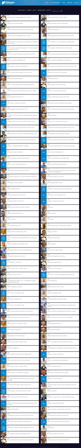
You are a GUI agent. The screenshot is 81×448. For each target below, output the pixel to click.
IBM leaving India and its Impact (54, 323)
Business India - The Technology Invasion (56, 194)
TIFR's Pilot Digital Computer (13, 188)
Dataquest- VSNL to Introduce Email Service (16, 164)
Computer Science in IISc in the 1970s (55, 286)
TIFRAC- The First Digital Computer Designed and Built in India (20, 84)
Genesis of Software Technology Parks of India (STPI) (59, 409)
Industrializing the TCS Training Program (16, 335)
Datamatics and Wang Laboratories (14, 78)
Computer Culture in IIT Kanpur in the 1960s (16, 323)
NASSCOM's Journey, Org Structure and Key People (18, 158)
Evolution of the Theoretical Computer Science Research (59, 103)
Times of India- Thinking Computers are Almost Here (58, 421)
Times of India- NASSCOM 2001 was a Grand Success (18, 360)
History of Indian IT (55, 2)
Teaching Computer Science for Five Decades (57, 335)
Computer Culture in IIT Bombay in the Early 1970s (58, 439)
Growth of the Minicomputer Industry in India (57, 164)
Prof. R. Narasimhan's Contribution (14, 286)
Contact (76, 2)
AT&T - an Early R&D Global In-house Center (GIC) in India (59, 341)
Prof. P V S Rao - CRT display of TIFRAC (15, 292)
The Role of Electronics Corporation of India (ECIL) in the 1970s (21, 54)
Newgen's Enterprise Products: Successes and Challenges (60, 317)
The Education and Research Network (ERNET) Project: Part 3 (20, 127)
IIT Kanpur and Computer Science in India (16, 256)
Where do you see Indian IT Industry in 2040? (17, 341)
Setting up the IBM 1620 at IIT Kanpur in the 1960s (18, 207)
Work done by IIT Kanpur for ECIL (14, 299)
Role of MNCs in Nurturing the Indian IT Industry (57, 372)
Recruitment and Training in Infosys (55, 250)
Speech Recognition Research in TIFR (15, 96)
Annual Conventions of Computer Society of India (57, 415)
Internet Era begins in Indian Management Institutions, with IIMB (61, 311)
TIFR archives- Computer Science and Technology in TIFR (59, 188)
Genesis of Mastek (51, 243)
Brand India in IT (50, 427)
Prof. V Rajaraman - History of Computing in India (17, 66)
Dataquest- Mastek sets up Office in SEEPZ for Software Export (21, 121)
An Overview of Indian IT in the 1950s (55, 176)
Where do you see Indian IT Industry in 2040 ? (17, 268)
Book (63, 2)
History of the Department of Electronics (56, 256)
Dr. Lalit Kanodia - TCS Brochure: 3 (14, 262)
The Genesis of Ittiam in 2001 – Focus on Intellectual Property (60, 397)
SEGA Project (50, 207)
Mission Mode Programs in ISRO (54, 262)
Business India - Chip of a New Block (15, 152)
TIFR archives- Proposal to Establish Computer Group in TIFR (20, 427)
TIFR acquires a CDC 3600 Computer (15, 182)
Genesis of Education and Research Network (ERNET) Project (60, 109)
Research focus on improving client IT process (57, 121)
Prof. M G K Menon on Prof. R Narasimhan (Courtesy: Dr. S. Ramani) (21, 90)
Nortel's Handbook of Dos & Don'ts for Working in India (19, 354)
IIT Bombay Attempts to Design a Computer (57, 299)
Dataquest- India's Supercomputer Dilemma (56, 90)
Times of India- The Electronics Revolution (16, 103)
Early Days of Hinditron (52, 231)
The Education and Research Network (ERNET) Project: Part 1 (60, 35)
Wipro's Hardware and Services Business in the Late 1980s (20, 311)
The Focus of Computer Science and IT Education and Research (61, 145)
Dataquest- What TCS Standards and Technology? (18, 372)
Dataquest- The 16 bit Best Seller (54, 378)
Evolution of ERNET (51, 213)
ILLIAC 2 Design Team (52, 280)
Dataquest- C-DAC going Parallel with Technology (18, 145)
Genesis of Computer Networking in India (16, 60)
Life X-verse (69, 2)
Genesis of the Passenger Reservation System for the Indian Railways (62, 54)
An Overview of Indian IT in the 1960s (15, 201)
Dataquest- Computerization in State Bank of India (58, 158)
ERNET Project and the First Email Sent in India (17, 397)
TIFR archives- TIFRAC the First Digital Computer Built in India (60, 274)
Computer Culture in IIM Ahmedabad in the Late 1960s (19, 17)
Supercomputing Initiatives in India (54, 182)
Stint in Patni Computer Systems (54, 366)
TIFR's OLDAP (50, 219)
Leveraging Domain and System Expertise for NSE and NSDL (20, 415)
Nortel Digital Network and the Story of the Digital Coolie (19, 250)
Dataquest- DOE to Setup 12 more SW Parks (57, 72)
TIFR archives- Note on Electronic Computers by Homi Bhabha (60, 139)
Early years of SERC (11, 219)
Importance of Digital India (13, 348)
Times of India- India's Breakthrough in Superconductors (19, 421)
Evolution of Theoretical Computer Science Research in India (20, 29)
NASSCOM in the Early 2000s (53, 237)
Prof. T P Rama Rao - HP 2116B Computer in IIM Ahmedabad (60, 41)
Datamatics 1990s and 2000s (53, 329)
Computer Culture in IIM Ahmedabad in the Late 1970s (19, 35)
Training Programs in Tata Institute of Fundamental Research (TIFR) (22, 133)
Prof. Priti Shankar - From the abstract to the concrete (19, 390)
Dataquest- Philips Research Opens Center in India (58, 96)
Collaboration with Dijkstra (12, 409)
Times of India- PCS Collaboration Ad (55, 152)
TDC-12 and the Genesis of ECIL (14, 225)
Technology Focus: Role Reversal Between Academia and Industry (21, 139)
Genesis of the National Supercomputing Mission (57, 360)
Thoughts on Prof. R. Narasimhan (54, 268)
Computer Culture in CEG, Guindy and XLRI (16, 194)
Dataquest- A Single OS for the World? (55, 201)
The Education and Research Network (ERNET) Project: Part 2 (60, 127)
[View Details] (3, 18)
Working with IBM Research (53, 29)
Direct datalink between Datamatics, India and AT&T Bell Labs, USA (62, 348)
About (47, 2)
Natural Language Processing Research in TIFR (17, 109)
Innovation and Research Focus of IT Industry (57, 17)
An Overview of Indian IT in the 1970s (55, 433)
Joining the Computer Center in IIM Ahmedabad (57, 23)
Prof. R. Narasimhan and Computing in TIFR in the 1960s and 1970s (61, 66)
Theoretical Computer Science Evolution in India (17, 243)
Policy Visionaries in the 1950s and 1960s (56, 84)
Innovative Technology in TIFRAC (54, 292)
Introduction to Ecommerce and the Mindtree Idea (18, 317)
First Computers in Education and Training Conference (18, 433)
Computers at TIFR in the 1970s (14, 274)
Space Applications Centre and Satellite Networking (58, 133)
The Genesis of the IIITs (52, 78)
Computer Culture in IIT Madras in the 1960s (17, 231)
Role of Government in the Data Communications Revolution (20, 439)
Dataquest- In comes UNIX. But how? (55, 354)
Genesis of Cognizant (52, 390)
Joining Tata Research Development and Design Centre (59, 60)
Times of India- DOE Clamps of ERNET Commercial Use (19, 384)
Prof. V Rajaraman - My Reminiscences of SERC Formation (59, 47)
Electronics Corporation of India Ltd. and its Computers (59, 225)
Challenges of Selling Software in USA (15, 213)
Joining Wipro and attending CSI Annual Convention (18, 170)
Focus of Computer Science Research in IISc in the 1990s (19, 72)
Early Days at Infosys (52, 115)
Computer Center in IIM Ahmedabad (15, 23)
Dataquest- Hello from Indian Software (55, 403)
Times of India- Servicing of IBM (14, 329)
